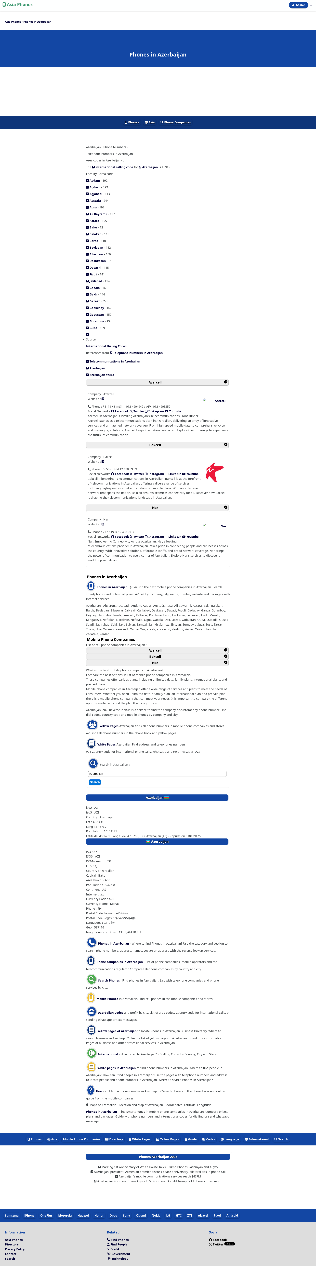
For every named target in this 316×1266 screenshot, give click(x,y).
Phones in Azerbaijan (112, 587)
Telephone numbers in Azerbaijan (137, 353)
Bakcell (155, 445)
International (108, 1054)
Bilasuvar (96, 254)
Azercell (155, 382)
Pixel (217, 1215)
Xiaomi (141, 1215)
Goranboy (96, 321)
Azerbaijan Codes (110, 1013)
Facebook (121, 411)
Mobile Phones (107, 999)
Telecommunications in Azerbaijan (114, 361)
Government (120, 1254)
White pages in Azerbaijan (117, 1068)
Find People (118, 1244)
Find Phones (119, 1240)
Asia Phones (20, 4)
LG (168, 1215)
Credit (114, 1249)
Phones (133, 122)
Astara (94, 221)
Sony (126, 1215)
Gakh (93, 294)
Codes (210, 1139)
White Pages (107, 744)
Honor (99, 1215)
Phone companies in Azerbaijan (120, 962)
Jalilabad (95, 281)
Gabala (94, 288)
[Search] (293, 5)
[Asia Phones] (311, 5)
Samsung (12, 1215)
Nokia (156, 1215)
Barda (93, 241)
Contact (10, 1254)
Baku (93, 227)
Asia (151, 122)
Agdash (94, 187)
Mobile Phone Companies (81, 1139)
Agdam (94, 180)
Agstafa (95, 201)
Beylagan (96, 247)
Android (232, 1215)
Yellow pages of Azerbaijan (117, 1031)
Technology (119, 1259)
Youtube (174, 411)
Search (301, 5)
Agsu (93, 207)
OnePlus (46, 1215)
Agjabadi (95, 194)
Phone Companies (177, 122)
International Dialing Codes (106, 346)
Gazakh (95, 301)
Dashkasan (97, 261)
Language (231, 1139)
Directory (115, 1139)
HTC (179, 1215)
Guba (93, 328)
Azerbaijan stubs (101, 375)
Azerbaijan (149, 167)
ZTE (189, 1215)
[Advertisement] (158, 91)
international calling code (114, 167)
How (99, 1091)
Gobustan (96, 314)
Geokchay (96, 308)
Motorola (65, 1215)
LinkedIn (175, 474)
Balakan (95, 234)
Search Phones (109, 980)
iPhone (29, 1215)
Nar (155, 507)
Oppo (113, 1215)
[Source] (87, 335)
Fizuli (93, 274)
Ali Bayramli (98, 214)
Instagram (156, 411)
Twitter (138, 411)
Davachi (95, 268)
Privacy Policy (15, 1249)
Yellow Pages (109, 726)
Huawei (83, 1215)
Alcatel (203, 1215)
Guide (192, 1139)
